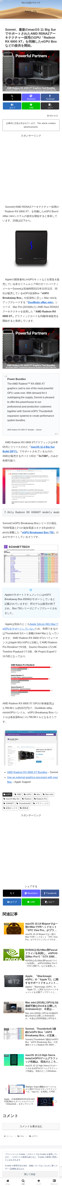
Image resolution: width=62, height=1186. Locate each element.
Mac (38, 794)
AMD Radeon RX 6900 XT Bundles (27, 772)
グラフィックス (42, 803)
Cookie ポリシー (17, 1168)
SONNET (10, 803)
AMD (19, 794)
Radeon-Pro (41, 799)
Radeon (27, 799)
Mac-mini (49, 794)
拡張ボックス (11, 808)
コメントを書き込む (31, 1126)
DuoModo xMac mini (40, 302)
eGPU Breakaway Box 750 (38, 532)
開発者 (25, 808)
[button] (50, 105)
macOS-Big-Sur (12, 799)
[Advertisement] (31, 169)
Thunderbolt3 (25, 803)
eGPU (8, 794)
